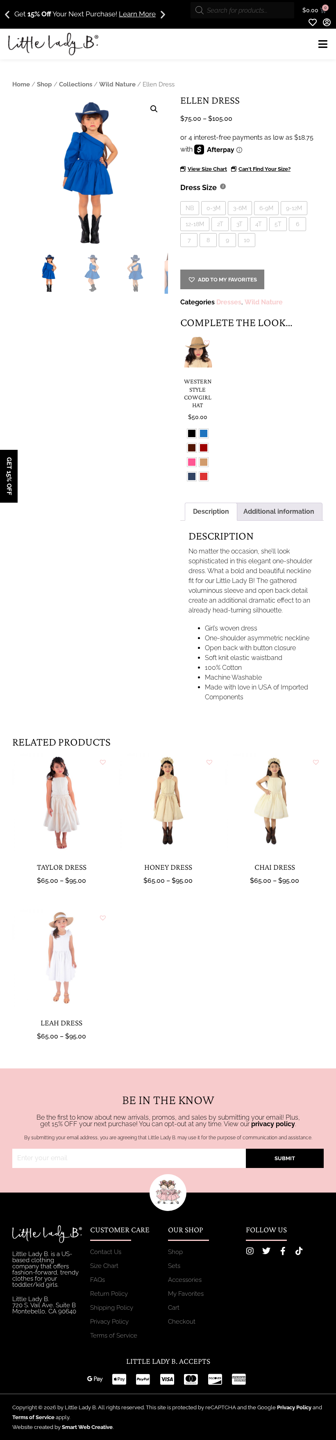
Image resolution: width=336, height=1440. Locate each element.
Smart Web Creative (87, 1427)
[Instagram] (250, 1251)
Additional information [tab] (278, 511)
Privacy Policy (294, 1407)
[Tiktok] (299, 1251)
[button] (7, 14)
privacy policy (273, 1124)
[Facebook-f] (283, 1251)
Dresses (228, 302)
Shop (44, 84)
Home (21, 84)
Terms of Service (33, 1417)
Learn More (137, 14)
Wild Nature (117, 84)
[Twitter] (266, 1251)
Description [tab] (211, 511)
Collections (75, 84)
